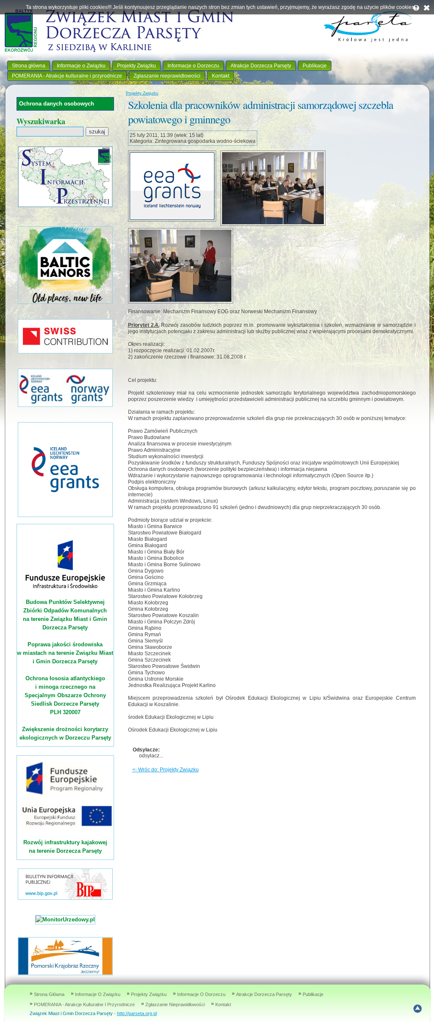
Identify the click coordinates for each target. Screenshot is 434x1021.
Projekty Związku (136, 66)
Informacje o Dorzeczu (193, 66)
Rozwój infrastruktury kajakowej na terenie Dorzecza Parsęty (65, 846)
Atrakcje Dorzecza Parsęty (261, 66)
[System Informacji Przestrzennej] (65, 205)
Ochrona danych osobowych (56, 103)
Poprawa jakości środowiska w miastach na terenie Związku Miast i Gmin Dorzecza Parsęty (65, 653)
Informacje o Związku (81, 66)
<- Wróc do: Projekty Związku (165, 770)
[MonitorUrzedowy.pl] (65, 919)
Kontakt (220, 76)
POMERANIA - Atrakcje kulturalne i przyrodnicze (67, 76)
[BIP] (65, 898)
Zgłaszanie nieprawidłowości (167, 76)
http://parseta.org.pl (137, 1013)
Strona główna (28, 66)
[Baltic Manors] (65, 302)
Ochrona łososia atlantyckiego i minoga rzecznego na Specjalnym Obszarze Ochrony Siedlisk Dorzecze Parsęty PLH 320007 (65, 695)
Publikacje (315, 66)
